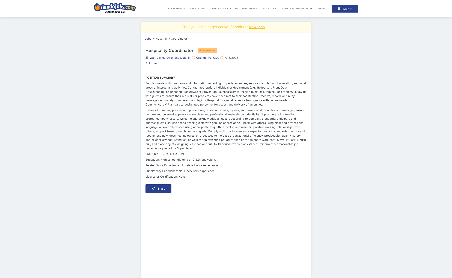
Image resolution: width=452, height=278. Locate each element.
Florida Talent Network (296, 8)
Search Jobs (198, 8)
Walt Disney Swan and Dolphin (170, 57)
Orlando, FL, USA (207, 57)
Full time (151, 63)
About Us (323, 8)
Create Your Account (224, 8)
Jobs (148, 38)
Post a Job (269, 8)
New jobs (257, 27)
